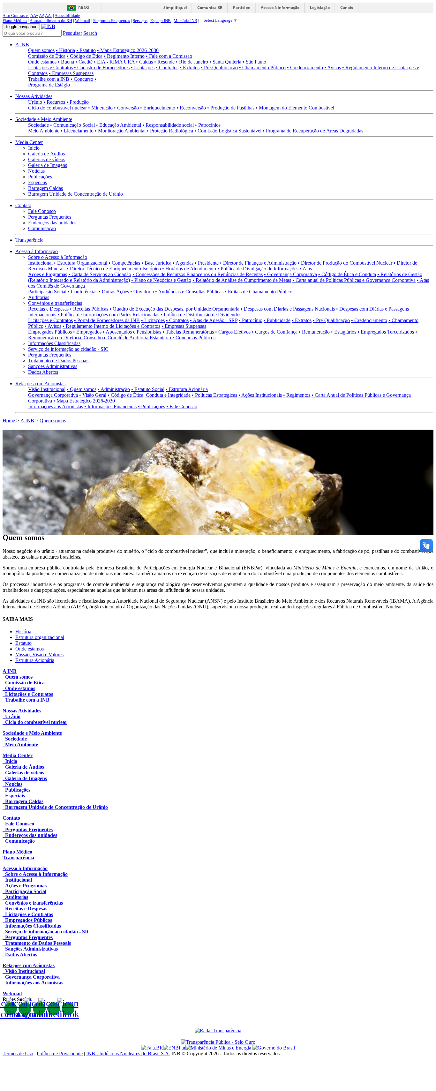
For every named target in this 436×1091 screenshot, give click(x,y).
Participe (241, 7)
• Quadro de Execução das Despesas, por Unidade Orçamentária (174, 309)
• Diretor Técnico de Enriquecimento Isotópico (114, 268)
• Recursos (54, 102)
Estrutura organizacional (39, 637)
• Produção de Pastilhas (230, 107)
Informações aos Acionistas (55, 406)
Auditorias (38, 297)
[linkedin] (53, 1008)
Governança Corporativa (53, 395)
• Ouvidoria (142, 291)
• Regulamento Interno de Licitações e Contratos (111, 326)
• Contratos (167, 67)
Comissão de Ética (46, 56)
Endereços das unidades (52, 222)
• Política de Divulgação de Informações (257, 268)
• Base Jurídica (156, 263)
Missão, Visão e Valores (39, 654)
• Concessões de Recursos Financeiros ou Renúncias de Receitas (197, 274)
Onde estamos (42, 61)
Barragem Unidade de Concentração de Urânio (75, 194)
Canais (346, 7)
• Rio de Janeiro (192, 61)
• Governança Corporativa (290, 274)
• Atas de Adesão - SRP (213, 320)
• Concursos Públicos (193, 337)
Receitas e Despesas (48, 309)
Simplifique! (175, 7)
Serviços (140, 20)
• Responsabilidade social (168, 125)
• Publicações (151, 406)
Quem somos (41, 50)
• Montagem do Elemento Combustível (295, 107)
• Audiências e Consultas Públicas (189, 291)
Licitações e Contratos (50, 67)
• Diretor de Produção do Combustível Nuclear (345, 263)
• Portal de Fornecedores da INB (107, 320)
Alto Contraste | (16, 15)
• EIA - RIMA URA (114, 61)
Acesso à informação (280, 7)
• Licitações (142, 67)
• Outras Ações (114, 291)
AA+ (34, 15)
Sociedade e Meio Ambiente (43, 119)
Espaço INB (160, 20)
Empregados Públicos (50, 332)
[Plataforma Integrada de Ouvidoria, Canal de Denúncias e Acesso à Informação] (152, 1047)
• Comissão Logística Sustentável (227, 130)
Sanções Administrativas (52, 366)
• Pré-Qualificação (219, 67)
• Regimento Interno (124, 56)
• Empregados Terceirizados (385, 332)
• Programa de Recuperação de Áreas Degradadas (313, 130)
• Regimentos (296, 395)
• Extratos (189, 67)
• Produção (77, 102)
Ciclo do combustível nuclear (57, 107)
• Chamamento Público (262, 67)
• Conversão (126, 107)
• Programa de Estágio (62, 81)
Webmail (82, 20)
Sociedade (38, 125)
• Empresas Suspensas (71, 73)
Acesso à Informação (36, 251)
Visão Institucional (46, 389)
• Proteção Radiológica (170, 130)
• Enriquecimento (157, 107)
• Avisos (332, 67)
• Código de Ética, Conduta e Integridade (149, 395)
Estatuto (23, 643)
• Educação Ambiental (118, 125)
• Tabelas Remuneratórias (188, 332)
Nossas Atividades (33, 96)
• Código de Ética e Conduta (347, 274)
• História (65, 50)
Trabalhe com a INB (48, 79)
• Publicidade (277, 320)
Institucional (40, 263)
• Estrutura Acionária (187, 389)
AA (41, 15)
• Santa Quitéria (225, 61)
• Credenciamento (305, 67)
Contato (23, 205)
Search (90, 33)
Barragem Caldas (45, 188)
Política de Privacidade (60, 1053)
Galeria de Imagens (47, 165)
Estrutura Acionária (34, 660)
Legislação (320, 7)
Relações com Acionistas (40, 383)
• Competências (124, 263)
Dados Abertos (43, 372)
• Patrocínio (250, 320)
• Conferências (82, 291)
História (23, 631)
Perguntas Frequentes (111, 20)
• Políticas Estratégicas (214, 395)
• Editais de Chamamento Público (258, 291)
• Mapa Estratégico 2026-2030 (128, 50)
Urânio (35, 102)
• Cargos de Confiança (274, 332)
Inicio (34, 148)
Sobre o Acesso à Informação (57, 257)
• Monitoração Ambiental (120, 130)
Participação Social (47, 291)
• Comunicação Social (72, 125)
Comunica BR (209, 7)
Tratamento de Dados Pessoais (58, 360)
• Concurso (82, 79)
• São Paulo (254, 61)
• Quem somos (81, 389)
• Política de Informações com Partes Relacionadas (108, 314)
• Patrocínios (208, 125)
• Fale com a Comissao (169, 56)
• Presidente (207, 263)
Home (9, 420)
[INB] (48, 26)
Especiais (37, 182)
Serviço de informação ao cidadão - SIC (68, 349)
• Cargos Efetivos (233, 332)
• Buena (66, 61)
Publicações (40, 176)
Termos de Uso (18, 1053)
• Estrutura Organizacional (80, 263)
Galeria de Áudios (46, 153)
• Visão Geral (92, 395)
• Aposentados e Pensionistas (132, 332)
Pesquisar (72, 33)
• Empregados (87, 332)
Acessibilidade (67, 15)
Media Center (29, 142)
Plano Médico (15, 20)
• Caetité (84, 61)
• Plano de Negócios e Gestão (161, 280)
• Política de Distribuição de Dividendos (201, 314)
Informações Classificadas (54, 343)
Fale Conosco (42, 211)
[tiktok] (68, 1008)
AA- (48, 15)
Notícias (36, 171)
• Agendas (183, 263)
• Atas (306, 268)
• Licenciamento (77, 130)
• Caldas (144, 61)
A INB (22, 44)
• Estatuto (86, 50)
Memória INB (185, 20)
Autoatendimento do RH (51, 20)
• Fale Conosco (181, 406)
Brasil (85, 8)
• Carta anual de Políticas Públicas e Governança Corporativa (354, 280)
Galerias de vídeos (46, 159)
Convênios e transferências (55, 303)
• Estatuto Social (147, 389)
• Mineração (100, 107)
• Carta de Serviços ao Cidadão (99, 274)
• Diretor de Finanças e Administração (258, 263)
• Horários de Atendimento (189, 268)
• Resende (164, 61)
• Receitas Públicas (89, 309)
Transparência (29, 240)
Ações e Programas (47, 274)
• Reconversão (191, 107)
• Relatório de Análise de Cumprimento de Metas (241, 280)
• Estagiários (343, 332)
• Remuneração (314, 332)
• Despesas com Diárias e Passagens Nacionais (288, 309)
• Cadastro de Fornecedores (102, 67)
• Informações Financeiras (110, 406)
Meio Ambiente (43, 130)
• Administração (114, 389)
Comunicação (42, 228)
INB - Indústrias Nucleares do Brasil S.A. (128, 1053)
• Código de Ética (84, 56)
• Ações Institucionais (260, 395)
